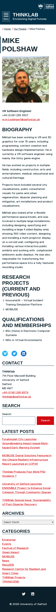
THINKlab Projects (13, 577)
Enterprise (9, 539)
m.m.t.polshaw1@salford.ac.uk (21, 119)
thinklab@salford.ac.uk (16, 396)
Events (6, 544)
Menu (6, 19)
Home (7, 29)
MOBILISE (8, 556)
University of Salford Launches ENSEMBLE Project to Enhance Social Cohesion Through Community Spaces (26, 488)
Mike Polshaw (37, 29)
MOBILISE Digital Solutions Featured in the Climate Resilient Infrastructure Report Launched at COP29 (26, 459)
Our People (20, 29)
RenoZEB (8, 565)
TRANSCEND (10, 581)
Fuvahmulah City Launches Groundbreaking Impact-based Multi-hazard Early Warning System (25, 443)
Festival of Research (15, 548)
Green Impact (10, 552)
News (5, 560)
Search (6, 414)
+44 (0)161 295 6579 (15, 392)
